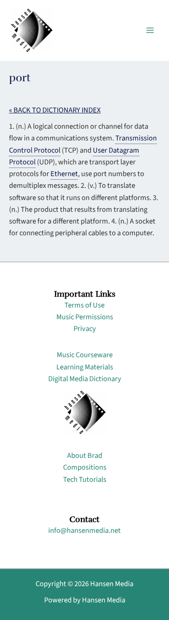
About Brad (84, 455)
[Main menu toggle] (150, 30)
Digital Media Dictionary (84, 378)
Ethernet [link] (64, 173)
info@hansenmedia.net (84, 530)
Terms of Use (84, 305)
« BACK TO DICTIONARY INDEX (54, 110)
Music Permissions (84, 317)
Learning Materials (84, 367)
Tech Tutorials (84, 479)
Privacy (84, 328)
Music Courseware (85, 355)
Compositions (84, 467)
